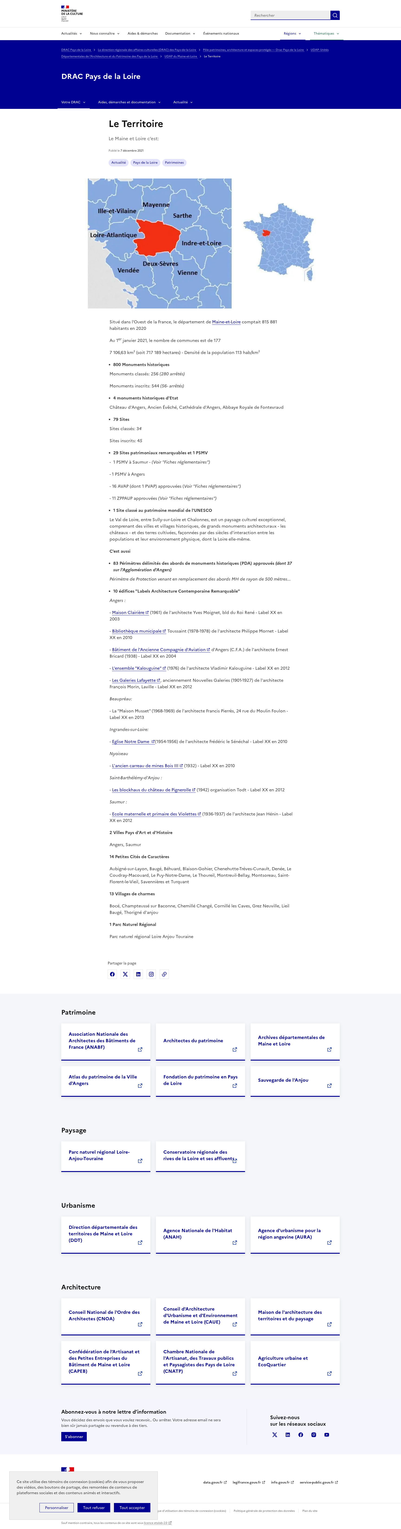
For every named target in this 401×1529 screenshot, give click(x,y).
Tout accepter (132, 1507)
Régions (290, 33)
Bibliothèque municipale (137, 631)
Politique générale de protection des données (264, 1511)
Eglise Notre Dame (131, 741)
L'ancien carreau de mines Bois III (145, 766)
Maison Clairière (128, 612)
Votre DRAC (71, 102)
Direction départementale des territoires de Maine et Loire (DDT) (103, 1233)
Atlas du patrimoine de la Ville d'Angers (103, 1080)
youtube (326, 1434)
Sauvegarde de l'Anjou (283, 1080)
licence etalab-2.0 (155, 1523)
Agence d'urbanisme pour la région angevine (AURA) (289, 1233)
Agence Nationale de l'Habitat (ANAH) (197, 1233)
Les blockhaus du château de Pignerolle (151, 790)
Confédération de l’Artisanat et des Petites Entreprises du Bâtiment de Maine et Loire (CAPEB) (104, 1361)
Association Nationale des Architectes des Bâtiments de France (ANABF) (102, 1040)
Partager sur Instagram (151, 974)
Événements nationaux (221, 33)
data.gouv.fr (213, 1482)
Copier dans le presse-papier (164, 974)
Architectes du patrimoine (193, 1040)
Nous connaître (102, 33)
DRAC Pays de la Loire (76, 50)
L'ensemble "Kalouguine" (137, 668)
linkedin (287, 1434)
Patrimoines (174, 162)
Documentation (177, 33)
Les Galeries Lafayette (134, 680)
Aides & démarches (143, 33)
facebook (300, 1434)
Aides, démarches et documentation (127, 102)
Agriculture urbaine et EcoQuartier (283, 1361)
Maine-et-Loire (226, 322)
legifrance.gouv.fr (247, 1482)
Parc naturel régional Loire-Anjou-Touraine (99, 1155)
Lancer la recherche (335, 15)
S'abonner (74, 1436)
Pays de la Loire (145, 162)
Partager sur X (125, 974)
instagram (313, 1434)
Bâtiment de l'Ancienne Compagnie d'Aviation (159, 649)
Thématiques (324, 33)
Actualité (180, 102)
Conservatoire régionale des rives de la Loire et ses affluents (198, 1155)
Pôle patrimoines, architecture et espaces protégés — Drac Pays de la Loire (253, 50)
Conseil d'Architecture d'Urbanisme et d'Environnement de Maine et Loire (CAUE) (200, 1315)
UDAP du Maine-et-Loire (181, 56)
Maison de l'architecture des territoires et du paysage (290, 1315)
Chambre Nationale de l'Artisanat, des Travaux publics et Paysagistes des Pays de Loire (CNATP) (199, 1361)
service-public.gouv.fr (317, 1482)
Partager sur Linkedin (138, 974)
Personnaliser (56, 1507)
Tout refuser (94, 1507)
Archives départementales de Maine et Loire (291, 1040)
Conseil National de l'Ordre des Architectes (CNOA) (104, 1315)
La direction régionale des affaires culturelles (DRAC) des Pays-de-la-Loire (147, 50)
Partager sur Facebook (112, 974)
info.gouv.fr (280, 1482)
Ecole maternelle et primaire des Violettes (154, 814)
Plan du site (309, 1511)
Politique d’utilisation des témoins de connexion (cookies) (188, 1511)
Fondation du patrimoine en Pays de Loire (200, 1080)
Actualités (69, 33)
